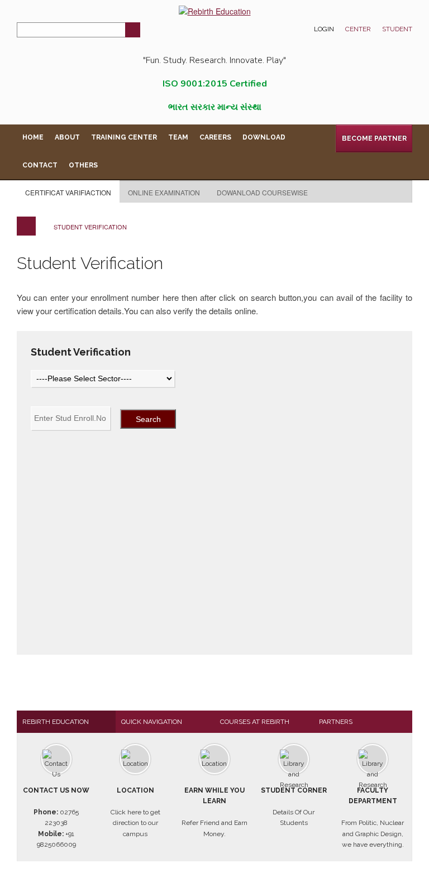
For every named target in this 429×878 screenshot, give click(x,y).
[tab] (66, 722)
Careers (215, 137)
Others (83, 165)
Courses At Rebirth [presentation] (254, 722)
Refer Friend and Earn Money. (214, 812)
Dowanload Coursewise (262, 192)
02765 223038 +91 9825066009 (56, 817)
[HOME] (26, 226)
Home (33, 137)
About (67, 137)
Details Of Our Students (294, 806)
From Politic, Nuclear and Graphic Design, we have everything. (372, 817)
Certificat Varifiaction (68, 192)
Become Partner (374, 138)
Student (397, 29)
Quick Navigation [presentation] (151, 722)
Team (178, 137)
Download (263, 137)
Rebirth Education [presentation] (55, 722)
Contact (40, 165)
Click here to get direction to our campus (135, 812)
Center (358, 29)
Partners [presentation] (335, 722)
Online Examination (164, 192)
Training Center (124, 137)
